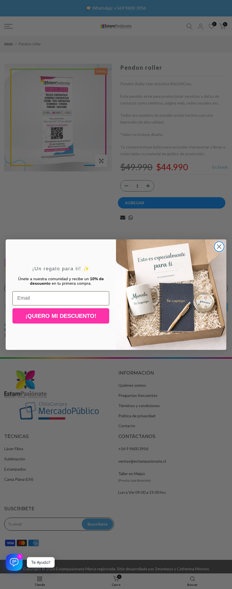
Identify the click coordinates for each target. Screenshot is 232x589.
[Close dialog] (219, 247)
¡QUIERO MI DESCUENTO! (60, 316)
